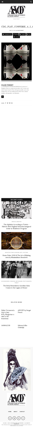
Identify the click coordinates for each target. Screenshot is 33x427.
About (15, 411)
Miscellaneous (16, 221)
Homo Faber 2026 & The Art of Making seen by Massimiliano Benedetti (16, 256)
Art (21, 252)
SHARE (16, 34)
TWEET (23, 34)
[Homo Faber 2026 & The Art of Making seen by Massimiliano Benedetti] (16, 241)
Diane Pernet (20, 30)
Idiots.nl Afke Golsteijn (22, 326)
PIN (29, 34)
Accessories (5, 281)
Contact (22, 411)
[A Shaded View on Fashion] (16, 11)
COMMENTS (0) (7, 34)
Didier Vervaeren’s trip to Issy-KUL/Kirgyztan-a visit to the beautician (7, 314)
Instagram (19, 281)
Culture (25, 252)
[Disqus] (16, 130)
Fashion (12, 281)
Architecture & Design (12, 252)
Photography (27, 281)
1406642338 (5, 325)
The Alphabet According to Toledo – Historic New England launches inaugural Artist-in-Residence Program (16, 226)
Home (9, 411)
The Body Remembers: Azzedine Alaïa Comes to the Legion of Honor (16, 286)
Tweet (17, 282)
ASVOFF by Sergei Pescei (24, 311)
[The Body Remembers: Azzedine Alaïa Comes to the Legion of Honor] (16, 269)
